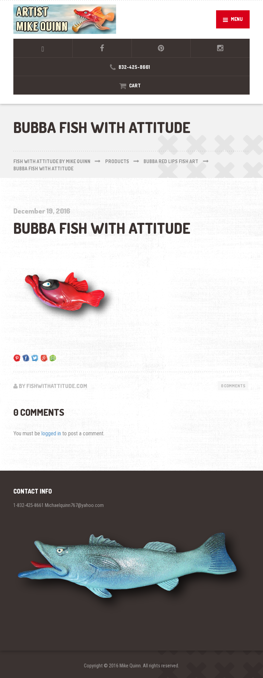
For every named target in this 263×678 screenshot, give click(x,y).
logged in (51, 433)
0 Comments (233, 385)
